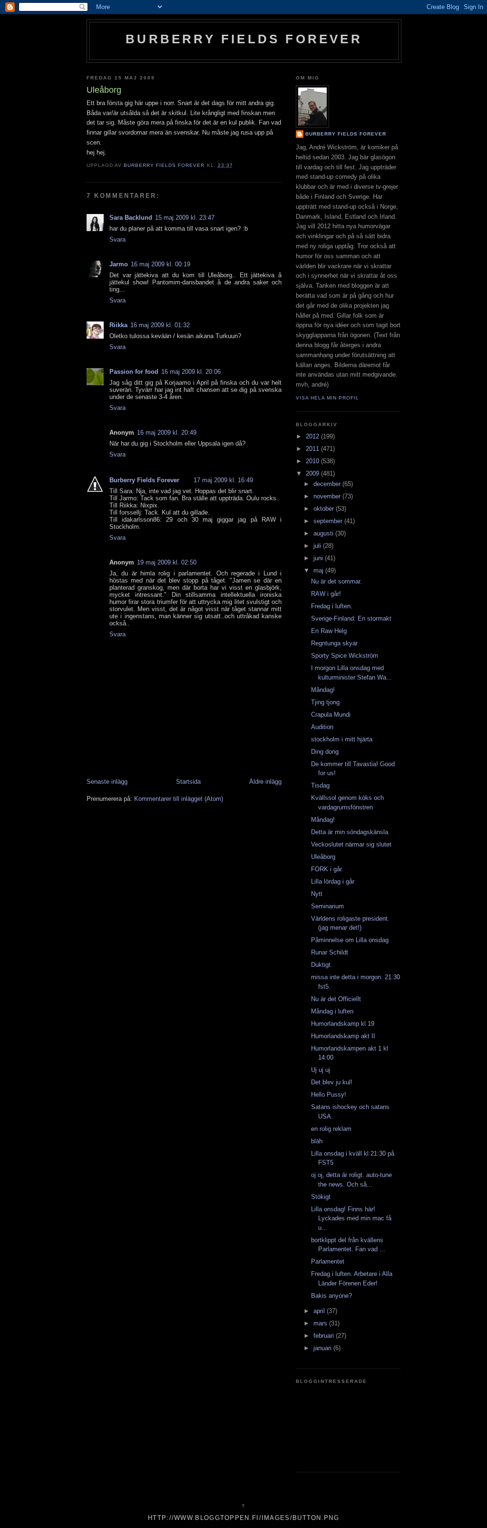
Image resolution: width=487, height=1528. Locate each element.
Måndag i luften (332, 1011)
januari (323, 1348)
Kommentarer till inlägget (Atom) (178, 798)
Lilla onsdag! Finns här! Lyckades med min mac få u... (351, 1218)
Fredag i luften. (331, 606)
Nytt (316, 893)
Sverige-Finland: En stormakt (351, 618)
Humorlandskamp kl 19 (342, 1023)
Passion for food (133, 371)
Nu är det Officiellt (336, 998)
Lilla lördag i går (332, 881)
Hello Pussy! (328, 1094)
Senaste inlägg (107, 781)
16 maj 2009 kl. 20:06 (191, 371)
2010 (313, 461)
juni (319, 558)
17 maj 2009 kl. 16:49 (223, 480)
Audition (322, 726)
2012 (313, 436)
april (320, 1310)
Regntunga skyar (334, 643)
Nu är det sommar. (336, 581)
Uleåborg (323, 856)
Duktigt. (321, 964)
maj (319, 570)
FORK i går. (327, 869)
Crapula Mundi (331, 714)
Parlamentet (327, 1261)
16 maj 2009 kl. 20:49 (166, 432)
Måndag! (323, 689)
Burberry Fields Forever (244, 39)
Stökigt (321, 1196)
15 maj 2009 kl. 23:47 (184, 217)
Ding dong (325, 751)
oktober (324, 508)
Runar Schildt (329, 952)
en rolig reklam (331, 1128)
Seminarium (327, 906)
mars (321, 1323)
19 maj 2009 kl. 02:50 (166, 562)
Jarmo (118, 264)
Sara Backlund (130, 217)
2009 (313, 473)
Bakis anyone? (331, 1295)
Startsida (188, 781)
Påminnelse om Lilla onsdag (350, 940)
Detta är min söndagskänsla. (350, 832)
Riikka (118, 325)
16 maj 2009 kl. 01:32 (160, 325)
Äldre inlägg (265, 781)
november (327, 496)
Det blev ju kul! (331, 1082)
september (328, 521)
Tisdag (320, 785)
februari (324, 1335)
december (327, 483)
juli (318, 545)
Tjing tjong (325, 702)
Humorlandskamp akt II (343, 1036)
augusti (324, 533)
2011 (313, 448)
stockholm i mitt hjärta (341, 739)
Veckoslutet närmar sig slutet (351, 844)
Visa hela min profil (327, 397)
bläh (316, 1141)
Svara (117, 239)
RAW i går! (326, 593)
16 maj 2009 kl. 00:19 (160, 264)
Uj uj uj (320, 1069)
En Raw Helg (329, 630)
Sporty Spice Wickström (344, 655)
